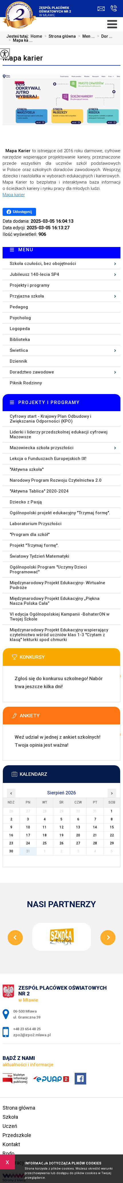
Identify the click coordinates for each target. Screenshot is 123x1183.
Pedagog (19, 307)
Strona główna (60, 36)
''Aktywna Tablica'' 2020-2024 (39, 491)
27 (78, 843)
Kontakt (11, 1144)
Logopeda (20, 328)
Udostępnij (22, 212)
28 (95, 843)
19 (61, 835)
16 (11, 835)
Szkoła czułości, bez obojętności (43, 263)
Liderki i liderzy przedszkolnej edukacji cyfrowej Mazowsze (59, 434)
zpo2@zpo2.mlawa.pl (103, 8)
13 (78, 827)
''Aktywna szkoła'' (26, 469)
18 (45, 835)
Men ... (86, 36)
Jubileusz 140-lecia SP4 (34, 274)
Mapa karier (23, 58)
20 (78, 835)
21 (95, 835)
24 (28, 843)
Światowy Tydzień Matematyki (39, 556)
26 (61, 843)
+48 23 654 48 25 (112, 8)
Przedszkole (17, 1135)
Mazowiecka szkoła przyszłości (42, 447)
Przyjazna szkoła (27, 296)
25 (45, 843)
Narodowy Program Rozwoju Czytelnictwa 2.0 (56, 480)
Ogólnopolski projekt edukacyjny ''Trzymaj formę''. (60, 512)
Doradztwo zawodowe (32, 372)
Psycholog (20, 317)
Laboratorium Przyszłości (35, 523)
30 (11, 851)
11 (45, 827)
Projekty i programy (29, 285)
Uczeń (10, 1126)
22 (112, 835)
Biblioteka (20, 339)
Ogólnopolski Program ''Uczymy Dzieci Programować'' (48, 570)
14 (95, 827)
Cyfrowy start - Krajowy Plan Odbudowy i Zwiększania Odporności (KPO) (50, 419)
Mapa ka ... (21, 40)
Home (36, 36)
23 (11, 843)
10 (28, 827)
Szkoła (10, 1117)
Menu (25, 249)
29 (112, 843)
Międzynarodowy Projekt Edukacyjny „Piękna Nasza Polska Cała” (55, 601)
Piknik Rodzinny (26, 382)
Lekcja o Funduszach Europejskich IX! (48, 458)
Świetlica (19, 350)
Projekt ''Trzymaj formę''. (34, 545)
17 (28, 835)
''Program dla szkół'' (29, 534)
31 (28, 851)
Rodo (8, 1153)
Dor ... (104, 36)
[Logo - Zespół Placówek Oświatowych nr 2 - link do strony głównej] (38, 11)
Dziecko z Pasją (26, 502)
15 (112, 827)
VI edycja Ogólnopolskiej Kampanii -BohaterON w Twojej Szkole (60, 617)
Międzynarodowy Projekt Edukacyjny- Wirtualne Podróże (57, 585)
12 (61, 827)
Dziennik (18, 361)
